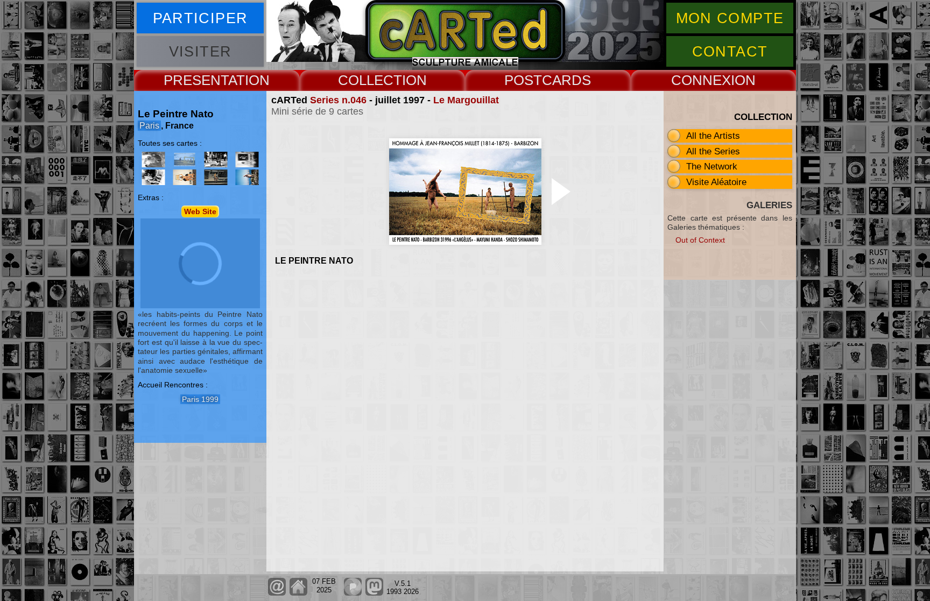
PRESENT (196, 80)
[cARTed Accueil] (297, 593)
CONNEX (701, 80)
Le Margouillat (466, 100)
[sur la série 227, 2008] (153, 177)
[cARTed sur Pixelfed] (352, 593)
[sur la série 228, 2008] (184, 177)
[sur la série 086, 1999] (215, 159)
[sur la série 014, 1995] (153, 159)
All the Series (713, 151)
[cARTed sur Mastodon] (374, 593)
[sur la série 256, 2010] (215, 177)
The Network (711, 166)
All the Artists (713, 135)
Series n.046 (338, 100)
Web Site (200, 211)
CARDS (566, 80)
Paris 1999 (200, 399)
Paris (149, 125)
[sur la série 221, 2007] (247, 159)
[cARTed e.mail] (276, 593)
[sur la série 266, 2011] (247, 177)
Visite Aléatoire (716, 181)
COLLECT (370, 80)
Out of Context (700, 240)
